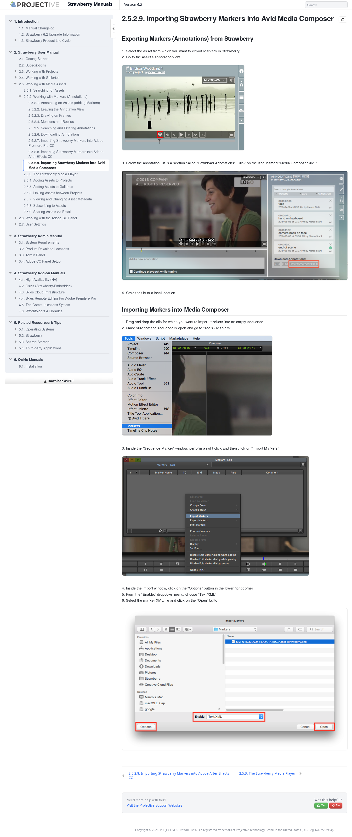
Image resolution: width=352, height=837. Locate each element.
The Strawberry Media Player (51, 173)
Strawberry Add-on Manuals (39, 272)
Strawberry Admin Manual (38, 235)
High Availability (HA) (38, 279)
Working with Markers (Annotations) (55, 96)
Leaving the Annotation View (56, 109)
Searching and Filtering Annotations (61, 128)
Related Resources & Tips (37, 322)
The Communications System (44, 304)
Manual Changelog (36, 28)
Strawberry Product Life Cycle (45, 40)
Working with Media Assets (42, 84)
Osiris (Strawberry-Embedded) (45, 285)
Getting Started (34, 58)
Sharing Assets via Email (47, 211)
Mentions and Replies (51, 121)
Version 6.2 (133, 4)
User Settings (32, 224)
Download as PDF (60, 381)
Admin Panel (32, 255)
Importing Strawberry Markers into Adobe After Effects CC (65, 154)
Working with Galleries (39, 77)
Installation (30, 366)
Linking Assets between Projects (53, 192)
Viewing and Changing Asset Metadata (58, 199)
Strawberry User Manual (36, 52)
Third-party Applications (40, 348)
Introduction (26, 21)
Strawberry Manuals (90, 4)
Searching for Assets (44, 90)
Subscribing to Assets (45, 205)
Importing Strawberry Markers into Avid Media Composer (66, 165)
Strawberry (30, 335)
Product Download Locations (44, 248)
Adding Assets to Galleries (48, 186)
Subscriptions (32, 65)
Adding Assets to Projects (48, 180)
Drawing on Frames (49, 115)
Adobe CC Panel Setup (40, 261)
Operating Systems (37, 329)
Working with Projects (38, 71)
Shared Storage (34, 341)
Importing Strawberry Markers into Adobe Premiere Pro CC (65, 143)
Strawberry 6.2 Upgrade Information (49, 34)
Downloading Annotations (53, 134)
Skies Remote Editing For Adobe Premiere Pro (57, 298)
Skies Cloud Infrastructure (42, 292)
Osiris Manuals (28, 359)
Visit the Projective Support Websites (154, 805)
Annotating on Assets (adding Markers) (64, 102)
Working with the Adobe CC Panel (48, 217)
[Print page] (343, 19)
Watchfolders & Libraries (40, 310)
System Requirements (39, 242)
